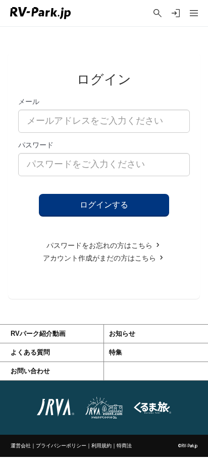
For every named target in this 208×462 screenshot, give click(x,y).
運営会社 (21, 445)
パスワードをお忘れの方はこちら (100, 245)
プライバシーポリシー (61, 445)
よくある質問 (30, 352)
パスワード (36, 145)
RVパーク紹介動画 (38, 333)
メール (28, 101)
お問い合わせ (30, 371)
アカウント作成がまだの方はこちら (100, 258)
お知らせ (122, 333)
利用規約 (101, 445)
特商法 (124, 445)
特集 (115, 352)
